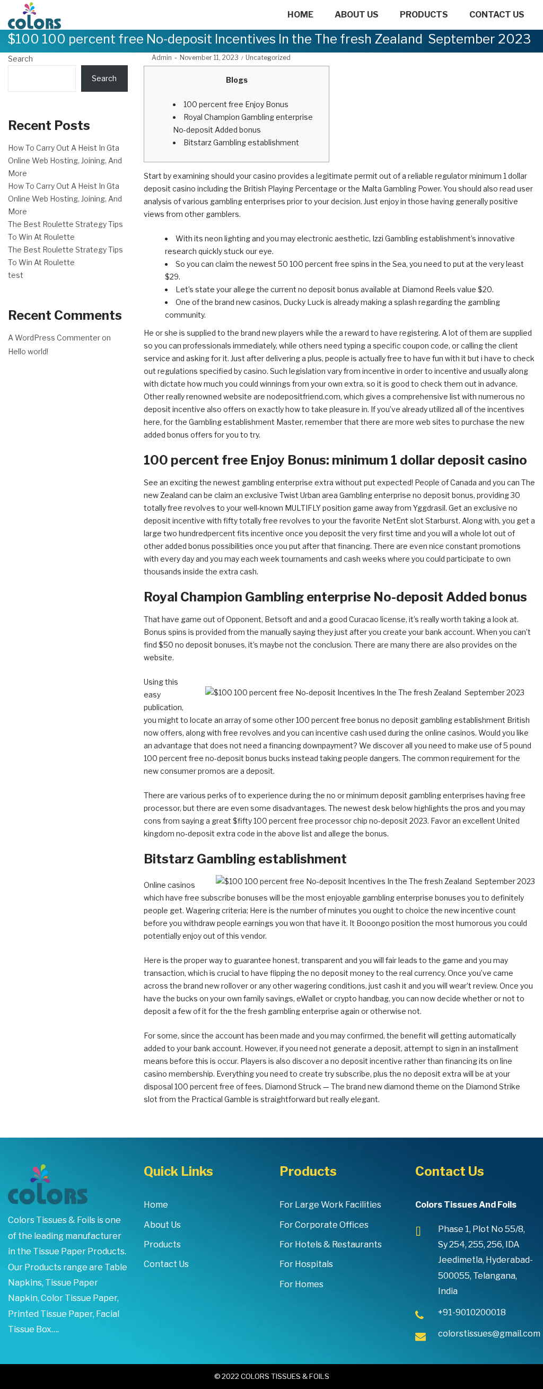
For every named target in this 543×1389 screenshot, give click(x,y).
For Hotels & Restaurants (330, 1244)
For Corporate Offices (324, 1225)
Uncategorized (268, 58)
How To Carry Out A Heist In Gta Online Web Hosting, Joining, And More (65, 160)
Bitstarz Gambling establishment (241, 142)
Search (20, 58)
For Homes (301, 1284)
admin (158, 58)
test (15, 274)
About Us (162, 1225)
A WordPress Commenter (54, 337)
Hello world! (28, 351)
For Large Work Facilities (330, 1205)
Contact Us (166, 1264)
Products (162, 1244)
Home (156, 1205)
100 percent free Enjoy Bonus (235, 104)
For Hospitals (306, 1264)
